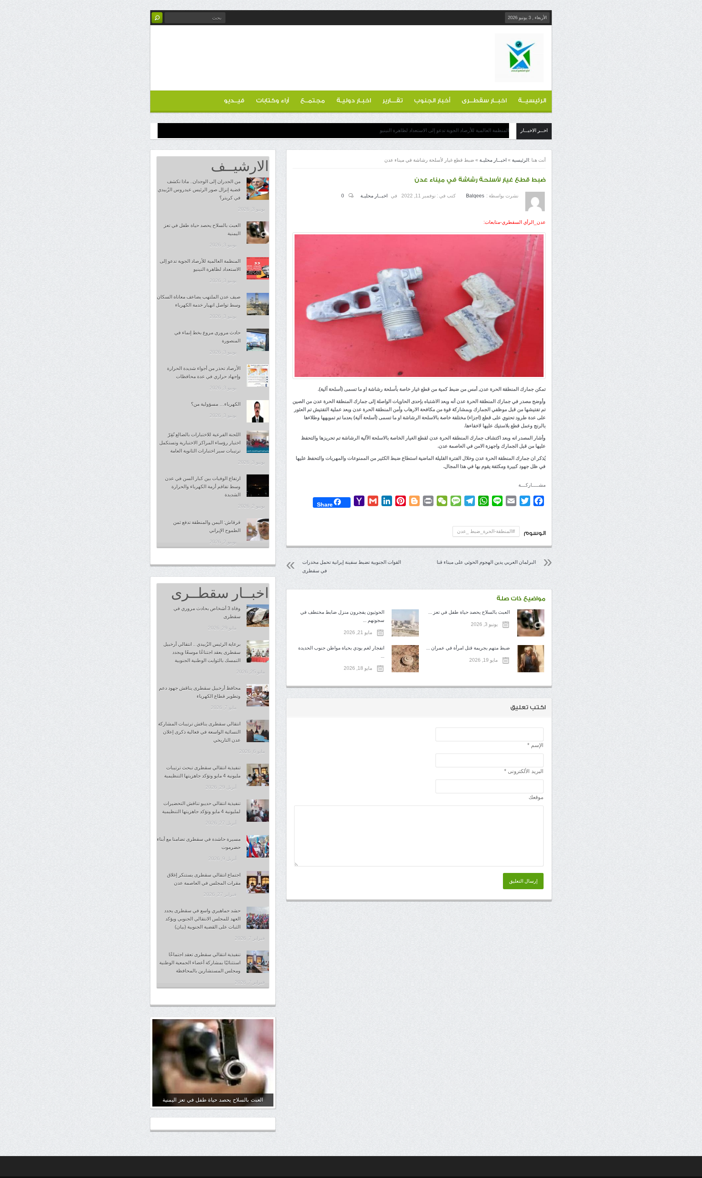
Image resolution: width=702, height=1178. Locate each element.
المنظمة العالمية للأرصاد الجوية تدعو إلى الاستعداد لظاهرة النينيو (444, 130)
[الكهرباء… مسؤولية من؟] (258, 411)
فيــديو (234, 100)
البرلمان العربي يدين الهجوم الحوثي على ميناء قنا (486, 562)
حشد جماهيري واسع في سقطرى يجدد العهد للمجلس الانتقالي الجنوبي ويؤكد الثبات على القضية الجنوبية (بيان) (202, 919)
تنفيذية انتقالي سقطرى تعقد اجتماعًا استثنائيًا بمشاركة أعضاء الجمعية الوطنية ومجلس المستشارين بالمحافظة (199, 963)
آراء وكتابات (272, 100)
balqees (475, 196)
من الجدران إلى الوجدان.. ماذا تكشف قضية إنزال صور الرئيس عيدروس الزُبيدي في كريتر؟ (199, 190)
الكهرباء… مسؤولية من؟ (215, 404)
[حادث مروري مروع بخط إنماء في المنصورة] (258, 340)
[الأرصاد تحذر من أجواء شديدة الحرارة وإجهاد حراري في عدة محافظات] (258, 375)
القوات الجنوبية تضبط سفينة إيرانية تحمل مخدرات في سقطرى (351, 566)
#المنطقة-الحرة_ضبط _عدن (486, 531)
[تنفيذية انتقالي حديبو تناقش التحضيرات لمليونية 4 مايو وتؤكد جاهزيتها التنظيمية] (258, 810)
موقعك (536, 797)
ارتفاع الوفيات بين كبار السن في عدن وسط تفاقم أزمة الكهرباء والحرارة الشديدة (202, 487)
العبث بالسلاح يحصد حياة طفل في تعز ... (469, 612)
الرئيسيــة (532, 100)
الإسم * (535, 745)
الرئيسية (520, 160)
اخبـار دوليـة (353, 100)
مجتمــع (312, 100)
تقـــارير (392, 100)
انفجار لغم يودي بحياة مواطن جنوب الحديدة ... (341, 652)
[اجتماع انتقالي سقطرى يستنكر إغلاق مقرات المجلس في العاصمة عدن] (258, 882)
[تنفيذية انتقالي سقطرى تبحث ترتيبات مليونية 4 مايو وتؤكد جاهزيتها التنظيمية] (258, 775)
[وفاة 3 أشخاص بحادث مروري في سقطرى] (258, 615)
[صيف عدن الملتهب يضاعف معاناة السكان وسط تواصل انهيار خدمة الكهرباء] (258, 304)
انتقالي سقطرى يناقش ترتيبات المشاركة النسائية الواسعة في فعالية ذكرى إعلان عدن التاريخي (199, 732)
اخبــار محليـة (493, 160)
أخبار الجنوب (432, 100)
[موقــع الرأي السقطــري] (519, 75)
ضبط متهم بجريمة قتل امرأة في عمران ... (468, 648)
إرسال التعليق (523, 881)
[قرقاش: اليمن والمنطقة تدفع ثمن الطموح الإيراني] (258, 529)
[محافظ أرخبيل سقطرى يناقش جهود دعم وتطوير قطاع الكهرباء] (258, 695)
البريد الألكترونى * (524, 771)
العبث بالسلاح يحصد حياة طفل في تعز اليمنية (212, 1100)
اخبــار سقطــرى (484, 100)
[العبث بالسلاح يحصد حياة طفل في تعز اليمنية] (258, 232)
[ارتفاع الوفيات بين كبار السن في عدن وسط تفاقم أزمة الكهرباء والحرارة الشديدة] (258, 485)
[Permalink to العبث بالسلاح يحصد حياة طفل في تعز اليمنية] (212, 1063)
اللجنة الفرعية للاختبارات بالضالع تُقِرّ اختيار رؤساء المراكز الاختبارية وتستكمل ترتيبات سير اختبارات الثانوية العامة (199, 443)
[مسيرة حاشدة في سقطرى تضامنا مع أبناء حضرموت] (258, 846)
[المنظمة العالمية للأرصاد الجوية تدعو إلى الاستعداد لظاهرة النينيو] (258, 268)
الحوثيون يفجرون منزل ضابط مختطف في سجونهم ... (342, 616)
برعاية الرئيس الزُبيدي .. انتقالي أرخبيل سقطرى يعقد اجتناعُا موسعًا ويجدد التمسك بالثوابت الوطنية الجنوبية (201, 652)
